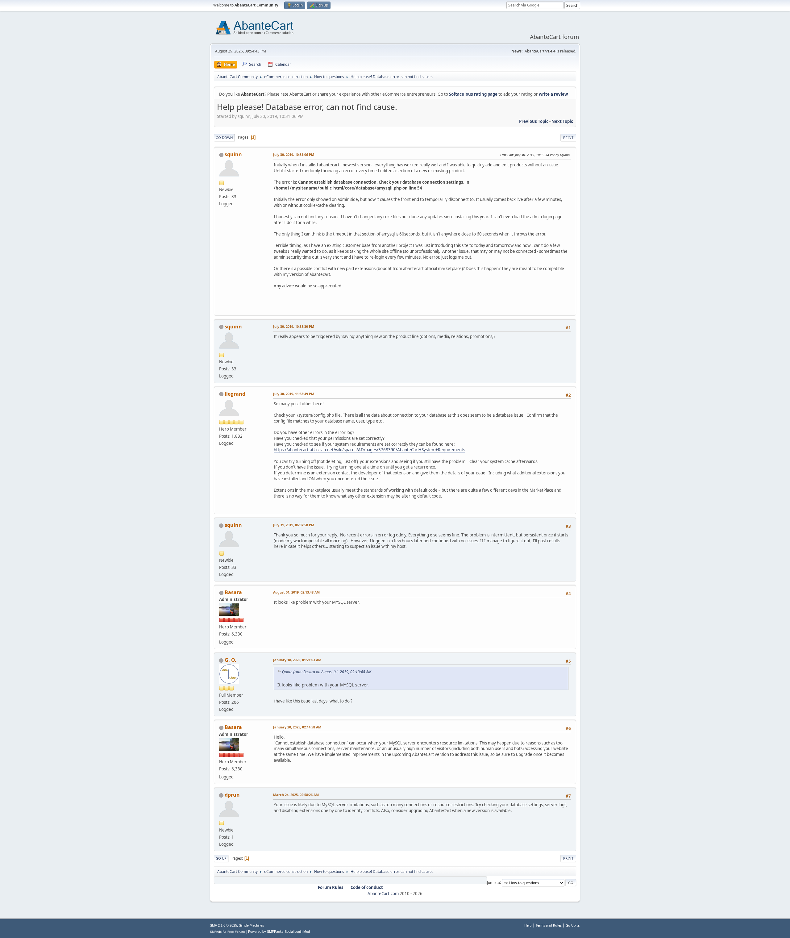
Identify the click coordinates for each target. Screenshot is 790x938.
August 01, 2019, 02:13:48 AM (296, 592)
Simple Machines (251, 925)
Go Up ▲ (573, 925)
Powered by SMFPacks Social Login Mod (279, 931)
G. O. (230, 660)
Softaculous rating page (473, 94)
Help (528, 925)
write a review (553, 94)
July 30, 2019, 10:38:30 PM (293, 326)
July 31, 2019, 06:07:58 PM (293, 525)
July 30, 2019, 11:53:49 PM (293, 393)
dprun (232, 794)
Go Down (224, 137)
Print (568, 137)
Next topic (562, 121)
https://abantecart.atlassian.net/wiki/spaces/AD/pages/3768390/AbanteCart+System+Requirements (369, 449)
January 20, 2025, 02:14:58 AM (297, 727)
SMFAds (216, 931)
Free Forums (236, 931)
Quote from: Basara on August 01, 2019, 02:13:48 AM (326, 671)
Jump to (493, 882)
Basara (233, 592)
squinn (233, 154)
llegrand (235, 393)
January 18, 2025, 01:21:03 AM (297, 659)
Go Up (221, 858)
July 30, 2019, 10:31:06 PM (293, 154)
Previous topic (533, 121)
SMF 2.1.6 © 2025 (223, 925)
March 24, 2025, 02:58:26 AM (296, 794)
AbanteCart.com (383, 893)
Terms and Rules (549, 925)
